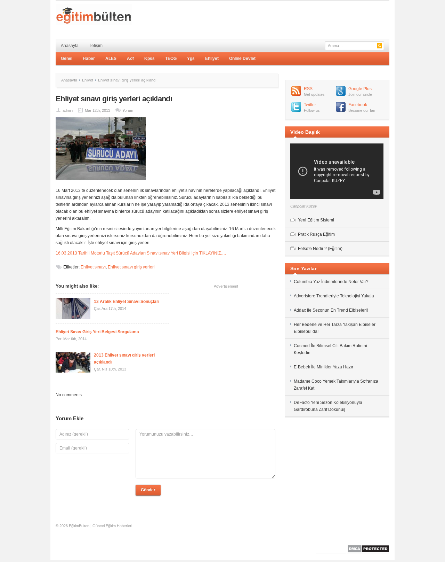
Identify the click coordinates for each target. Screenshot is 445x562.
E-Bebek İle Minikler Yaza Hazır (323, 367)
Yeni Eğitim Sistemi (316, 220)
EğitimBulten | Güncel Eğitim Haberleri (100, 526)
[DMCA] (368, 551)
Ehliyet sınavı (93, 267)
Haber (89, 58)
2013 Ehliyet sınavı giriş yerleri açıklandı (124, 359)
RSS (308, 88)
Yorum (127, 110)
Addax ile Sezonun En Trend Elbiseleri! (331, 310)
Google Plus (360, 88)
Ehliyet (212, 58)
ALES (110, 58)
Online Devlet (242, 58)
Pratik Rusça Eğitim (316, 234)
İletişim (96, 45)
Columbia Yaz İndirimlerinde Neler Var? (332, 281)
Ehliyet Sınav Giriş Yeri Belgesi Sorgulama (97, 331)
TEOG (171, 58)
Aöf (130, 58)
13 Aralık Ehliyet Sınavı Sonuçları (126, 301)
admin (68, 110)
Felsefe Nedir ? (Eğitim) (320, 248)
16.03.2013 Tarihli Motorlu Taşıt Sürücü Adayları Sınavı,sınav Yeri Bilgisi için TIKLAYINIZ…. (141, 253)
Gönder (148, 489)
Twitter (310, 104)
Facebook (357, 104)
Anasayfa (70, 45)
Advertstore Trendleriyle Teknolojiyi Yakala (334, 296)
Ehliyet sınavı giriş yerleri (131, 267)
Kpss (149, 58)
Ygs (191, 58)
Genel (66, 58)
